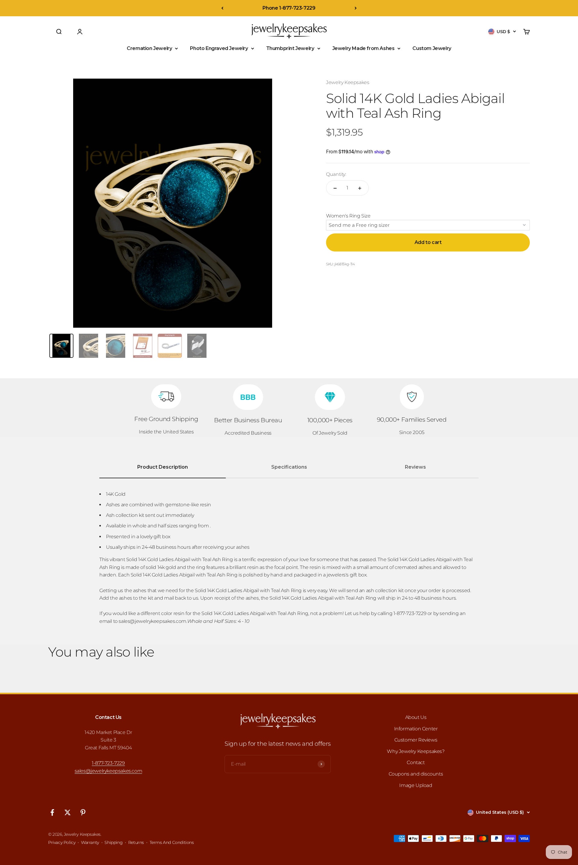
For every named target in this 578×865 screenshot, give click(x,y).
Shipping (113, 842)
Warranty (90, 842)
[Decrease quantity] (335, 188)
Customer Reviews (415, 740)
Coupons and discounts (416, 774)
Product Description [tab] (162, 467)
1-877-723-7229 (108, 763)
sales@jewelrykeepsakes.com (108, 771)
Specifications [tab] (289, 467)
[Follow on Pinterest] (83, 812)
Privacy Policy (61, 842)
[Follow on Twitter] (68, 812)
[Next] (356, 8)
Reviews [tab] (415, 467)
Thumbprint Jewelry (290, 48)
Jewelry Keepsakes (347, 82)
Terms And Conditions (172, 842)
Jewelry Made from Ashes (363, 48)
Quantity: (336, 174)
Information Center (416, 729)
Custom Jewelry (431, 48)
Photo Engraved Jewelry (219, 48)
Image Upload (415, 785)
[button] (428, 216)
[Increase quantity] (359, 188)
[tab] (61, 346)
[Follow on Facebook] (52, 812)
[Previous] (222, 8)
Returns (136, 842)
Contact (415, 762)
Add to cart (428, 242)
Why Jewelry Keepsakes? (415, 751)
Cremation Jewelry (149, 48)
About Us (416, 717)
